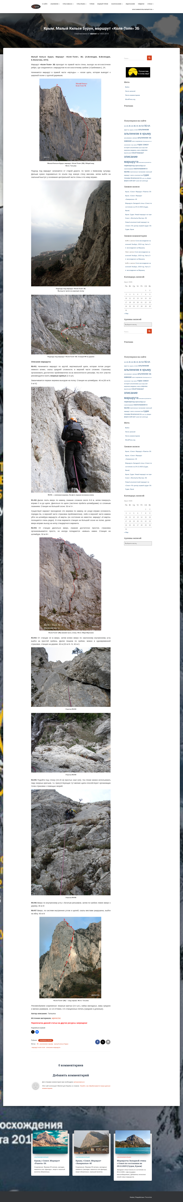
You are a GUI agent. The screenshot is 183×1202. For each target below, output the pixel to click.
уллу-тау (144, 178)
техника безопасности (132, 178)
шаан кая (139, 181)
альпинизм (143, 129)
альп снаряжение (137, 141)
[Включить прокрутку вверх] (179, 1197)
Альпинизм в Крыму (46, 1040)
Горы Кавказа (67, 4)
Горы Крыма (81, 4)
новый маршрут (137, 153)
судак (146, 175)
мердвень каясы (135, 150)
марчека (127, 150)
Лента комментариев (132, 95)
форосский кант (130, 181)
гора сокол (142, 144)
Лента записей (130, 91)
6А (148, 126)
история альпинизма (131, 147)
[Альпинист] (36, 6)
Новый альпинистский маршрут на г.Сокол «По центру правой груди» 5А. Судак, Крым (138, 225)
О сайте (44, 4)
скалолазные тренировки (137, 172)
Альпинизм (54, 4)
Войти (127, 87)
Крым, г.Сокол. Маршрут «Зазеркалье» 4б (88, 1162)
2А (127, 126)
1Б (125, 126)
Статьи (149, 4)
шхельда (145, 181)
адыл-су (126, 130)
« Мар (126, 313)
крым (140, 147)
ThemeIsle (148, 1197)
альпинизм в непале (130, 138)
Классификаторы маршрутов (142, 9)
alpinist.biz (56, 1018)
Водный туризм (102, 4)
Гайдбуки (141, 4)
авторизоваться (79, 1082)
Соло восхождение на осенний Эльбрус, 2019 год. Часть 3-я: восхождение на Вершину (138, 244)
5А (142, 126)
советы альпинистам (136, 175)
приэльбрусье (140, 165)
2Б (130, 126)
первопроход (129, 166)
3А (132, 126)
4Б (140, 126)
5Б (145, 125)
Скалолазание (116, 4)
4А (137, 126)
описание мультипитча (145, 162)
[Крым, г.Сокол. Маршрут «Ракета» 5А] (50, 1142)
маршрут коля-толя (38, 1047)
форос (149, 178)
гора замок (134, 145)
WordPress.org (130, 99)
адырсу (132, 129)
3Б (38, 1044)
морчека (144, 150)
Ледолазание (130, 4)
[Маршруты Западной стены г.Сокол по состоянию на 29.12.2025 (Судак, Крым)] (132, 1142)
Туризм (91, 4)
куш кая (145, 147)
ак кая (136, 129)
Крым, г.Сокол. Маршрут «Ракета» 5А (138, 191)
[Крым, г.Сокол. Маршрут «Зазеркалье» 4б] (91, 1142)
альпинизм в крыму (46, 1044)
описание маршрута (53, 1047)
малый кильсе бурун (61, 1044)
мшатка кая (127, 153)
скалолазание (128, 169)
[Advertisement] (136, 112)
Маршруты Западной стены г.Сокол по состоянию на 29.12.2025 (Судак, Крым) (138, 206)
